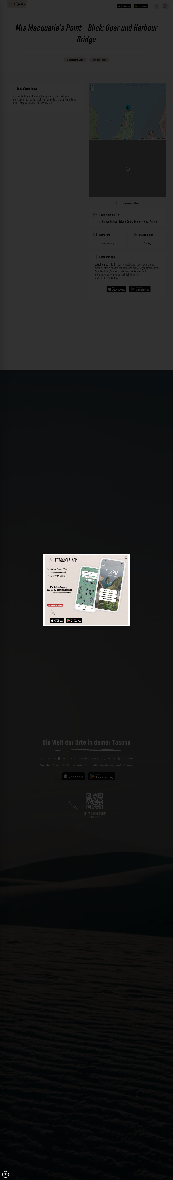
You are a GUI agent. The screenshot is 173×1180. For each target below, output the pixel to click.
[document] (86, 590)
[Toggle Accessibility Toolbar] (5, 1174)
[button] (126, 557)
